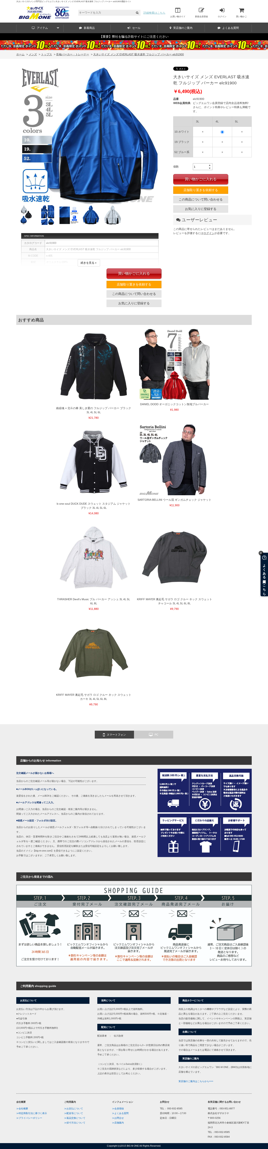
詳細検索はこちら (154, 12)
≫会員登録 (118, 1108)
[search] (137, 13)
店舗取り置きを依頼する (200, 190)
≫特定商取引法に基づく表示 (31, 1113)
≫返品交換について (74, 1118)
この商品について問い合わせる (201, 199)
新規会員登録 (201, 16)
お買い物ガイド (177, 16)
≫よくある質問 (120, 1113)
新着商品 (89, 27)
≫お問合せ (118, 1118)
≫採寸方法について (74, 1122)
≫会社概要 (22, 1108)
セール (136, 27)
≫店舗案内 (118, 1122)
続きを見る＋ (89, 262)
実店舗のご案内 (182, 27)
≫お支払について (73, 1108)
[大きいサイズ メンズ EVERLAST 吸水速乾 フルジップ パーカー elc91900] (88, 136)
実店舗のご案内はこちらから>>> (196, 1081)
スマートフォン (116, 734)
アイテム (42, 27)
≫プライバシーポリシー (29, 1118)
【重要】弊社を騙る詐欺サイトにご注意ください (134, 36)
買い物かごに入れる (201, 179)
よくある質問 (230, 27)
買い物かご (241, 16)
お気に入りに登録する (200, 209)
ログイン (222, 16)
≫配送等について (73, 1113)
